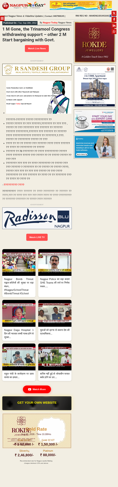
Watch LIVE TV (37, 237)
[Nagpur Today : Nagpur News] (24, 6)
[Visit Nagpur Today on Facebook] (111, 16)
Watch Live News (37, 48)
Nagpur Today (50, 22)
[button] (18, 273)
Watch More (39, 389)
